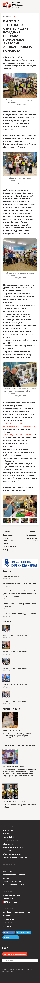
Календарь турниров (11, 895)
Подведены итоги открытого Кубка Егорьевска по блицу (9, 540)
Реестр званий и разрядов (14, 858)
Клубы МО (6, 851)
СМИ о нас (7, 871)
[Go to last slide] (5, 506)
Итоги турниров (20, 17)
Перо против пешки (10, 576)
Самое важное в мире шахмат (15, 635)
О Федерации (8, 830)
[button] (7, 520)
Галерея (6, 878)
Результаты (7, 898)
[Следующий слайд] (35, 506)
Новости (6, 868)
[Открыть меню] (35, 5)
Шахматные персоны (11, 881)
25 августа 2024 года (14, 767)
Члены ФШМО (8, 837)
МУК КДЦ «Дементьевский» (19, 435)
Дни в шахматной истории (14, 885)
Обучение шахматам (11, 854)
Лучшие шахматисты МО (13, 847)
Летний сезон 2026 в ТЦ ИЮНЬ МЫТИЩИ (19, 584)
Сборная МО (8, 844)
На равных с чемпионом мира (32, 536)
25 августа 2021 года (13, 801)
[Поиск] (35, 960)
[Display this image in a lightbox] (20, 506)
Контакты (6, 926)
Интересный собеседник (13, 875)
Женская (6, 916)
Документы (7, 834)
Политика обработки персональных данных (18, 978)
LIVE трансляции (11, 902)
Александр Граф (11, 730)
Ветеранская (8, 919)
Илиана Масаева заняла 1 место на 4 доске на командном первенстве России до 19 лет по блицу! (19, 593)
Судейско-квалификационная (16, 912)
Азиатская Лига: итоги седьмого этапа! (19, 614)
